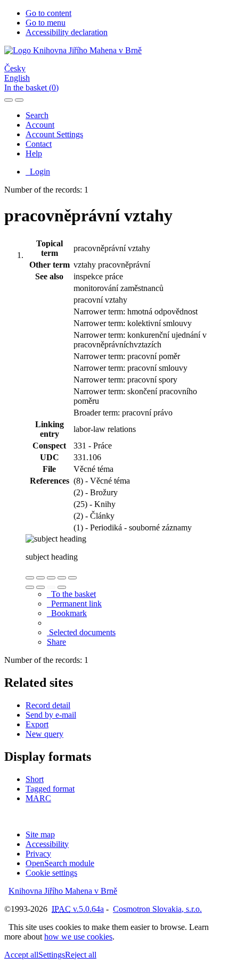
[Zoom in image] (30, 577)
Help (34, 153)
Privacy (38, 853)
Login (38, 171)
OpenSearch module (60, 863)
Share (56, 641)
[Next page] (62, 587)
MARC (38, 798)
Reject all (80, 954)
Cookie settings (51, 872)
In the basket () (31, 87)
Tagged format (50, 788)
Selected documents (81, 632)
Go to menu (46, 22)
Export (37, 724)
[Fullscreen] (62, 577)
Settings (51, 954)
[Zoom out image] (40, 577)
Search (37, 115)
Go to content (48, 13)
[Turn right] (40, 587)
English (17, 77)
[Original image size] (51, 577)
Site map (40, 834)
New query (44, 733)
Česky (15, 68)
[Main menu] (19, 100)
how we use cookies (78, 936)
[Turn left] (30, 587)
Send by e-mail (51, 714)
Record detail (48, 705)
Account (40, 124)
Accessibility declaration (67, 32)
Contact (39, 143)
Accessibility (47, 844)
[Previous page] (51, 587)
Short (35, 779)
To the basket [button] (71, 594)
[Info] (72, 577)
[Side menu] (8, 100)
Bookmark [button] (67, 613)
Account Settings (54, 134)
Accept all (21, 954)
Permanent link (74, 603)
